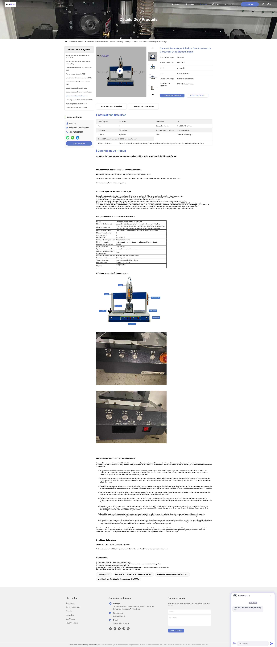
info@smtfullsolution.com (79, 128)
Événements (216, 4)
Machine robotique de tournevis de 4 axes (133, 574)
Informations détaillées (111, 106)
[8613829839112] (123, 629)
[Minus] (271, 596)
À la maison (177, 4)
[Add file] (234, 643)
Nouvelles (70, 615)
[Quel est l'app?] (68, 138)
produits (203, 4)
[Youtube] (119, 629)
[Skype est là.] (78, 138)
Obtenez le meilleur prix (172, 95)
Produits (80, 42)
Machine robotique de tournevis (96, 42)
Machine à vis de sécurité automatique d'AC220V (118, 579)
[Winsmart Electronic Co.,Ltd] (10, 4)
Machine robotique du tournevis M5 (172, 574)
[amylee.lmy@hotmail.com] (128, 629)
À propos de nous (191, 4)
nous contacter (230, 4)
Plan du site (93, 644)
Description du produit (143, 106)
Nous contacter (72, 623)
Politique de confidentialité (78, 644)
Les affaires (70, 619)
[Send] (271, 643)
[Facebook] (114, 629)
